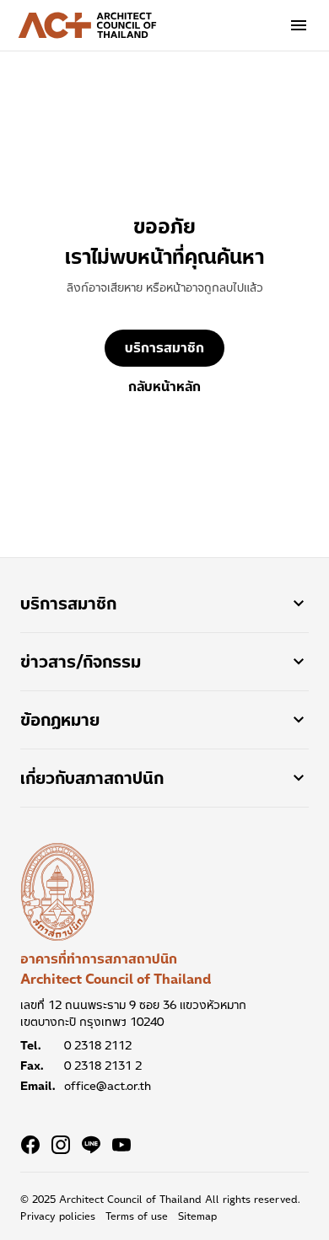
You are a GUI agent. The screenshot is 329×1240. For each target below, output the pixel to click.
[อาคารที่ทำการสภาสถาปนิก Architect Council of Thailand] (57, 891)
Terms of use (136, 1216)
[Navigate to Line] (91, 1145)
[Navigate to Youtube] (121, 1145)
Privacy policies (57, 1216)
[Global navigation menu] (299, 25)
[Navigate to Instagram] (61, 1145)
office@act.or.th (107, 1085)
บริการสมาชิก (164, 347)
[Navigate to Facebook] (30, 1145)
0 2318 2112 (98, 1045)
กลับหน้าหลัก (164, 387)
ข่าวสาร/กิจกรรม (80, 662)
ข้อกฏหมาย (60, 720)
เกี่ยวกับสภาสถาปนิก (92, 778)
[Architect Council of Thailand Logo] (88, 25)
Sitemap (197, 1216)
